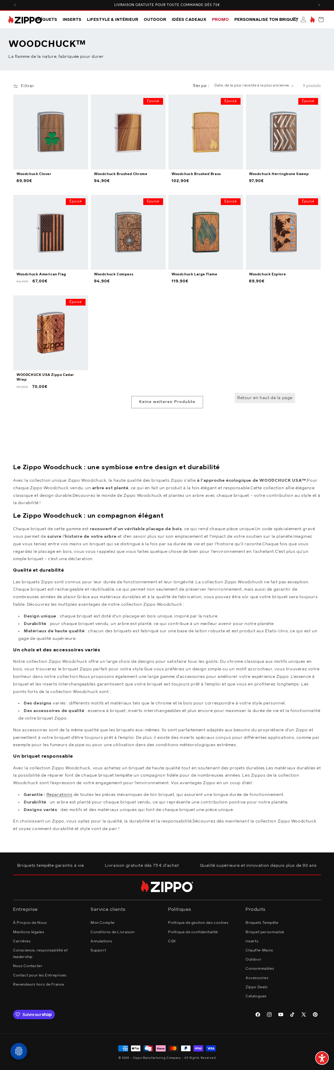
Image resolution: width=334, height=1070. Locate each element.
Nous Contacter (27, 966)
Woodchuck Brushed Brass (196, 174)
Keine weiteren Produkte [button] (167, 402)
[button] (295, 19)
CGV (172, 941)
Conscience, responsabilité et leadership (40, 953)
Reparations (59, 795)
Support (98, 950)
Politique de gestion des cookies (198, 923)
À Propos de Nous (30, 923)
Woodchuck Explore (267, 274)
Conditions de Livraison (113, 932)
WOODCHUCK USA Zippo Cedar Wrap (45, 377)
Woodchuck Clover (33, 174)
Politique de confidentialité (193, 932)
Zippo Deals (257, 987)
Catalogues (256, 996)
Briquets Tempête (262, 923)
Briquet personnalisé (265, 932)
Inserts (252, 941)
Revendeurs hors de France (38, 984)
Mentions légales (28, 932)
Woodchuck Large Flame (194, 274)
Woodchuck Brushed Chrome (120, 174)
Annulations (101, 941)
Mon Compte (103, 923)
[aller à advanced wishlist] (312, 19)
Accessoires (257, 978)
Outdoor (253, 959)
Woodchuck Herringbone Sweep (279, 174)
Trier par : (201, 85)
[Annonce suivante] (319, 5)
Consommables (260, 968)
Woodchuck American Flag (41, 274)
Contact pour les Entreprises (40, 975)
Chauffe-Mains (259, 950)
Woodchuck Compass (113, 274)
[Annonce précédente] (15, 5)
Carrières (22, 941)
